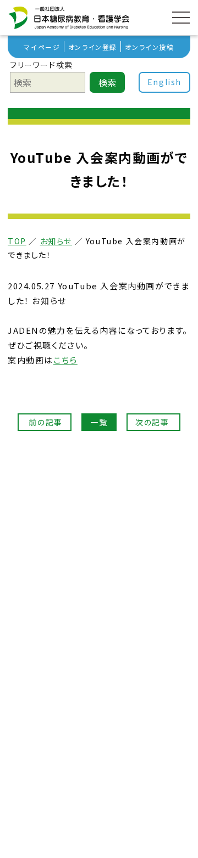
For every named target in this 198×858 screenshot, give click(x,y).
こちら (65, 360)
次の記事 (153, 422)
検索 (107, 82)
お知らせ (56, 240)
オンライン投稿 (149, 47)
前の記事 (44, 422)
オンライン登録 (92, 47)
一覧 (98, 422)
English (164, 81)
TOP (17, 240)
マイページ (42, 47)
